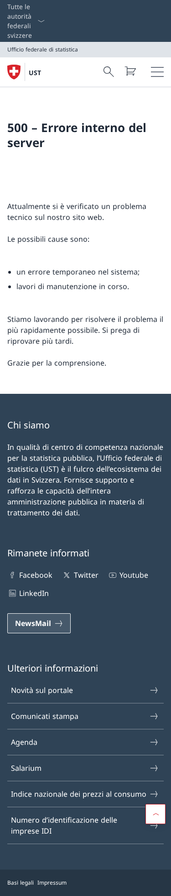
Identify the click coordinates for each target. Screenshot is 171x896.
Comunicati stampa (44, 716)
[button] (155, 814)
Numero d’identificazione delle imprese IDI (64, 825)
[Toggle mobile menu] (157, 72)
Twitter (86, 575)
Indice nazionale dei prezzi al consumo (78, 794)
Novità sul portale (42, 690)
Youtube (133, 575)
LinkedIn (34, 593)
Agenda (24, 742)
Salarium (26, 768)
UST (35, 72)
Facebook (35, 575)
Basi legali (20, 882)
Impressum (52, 882)
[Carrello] (130, 71)
